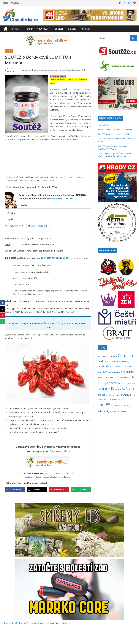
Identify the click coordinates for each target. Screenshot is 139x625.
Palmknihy (104, 388)
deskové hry (105, 361)
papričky (65, 70)
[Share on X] (2, 309)
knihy (102, 382)
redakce (27, 70)
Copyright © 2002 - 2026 (17, 622)
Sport (30, 29)
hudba (130, 372)
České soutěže (42, 477)
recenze (125, 394)
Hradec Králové (114, 372)
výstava (113, 411)
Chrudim (72, 29)
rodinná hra (102, 400)
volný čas (128, 405)
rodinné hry (113, 399)
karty (122, 377)
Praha (130, 388)
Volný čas (42, 29)
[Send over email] (2, 321)
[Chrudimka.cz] (5, 29)
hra (105, 372)
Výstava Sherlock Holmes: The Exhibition (115, 129)
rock (133, 395)
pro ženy (109, 395)
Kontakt (85, 29)
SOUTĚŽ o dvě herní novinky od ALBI (114, 134)
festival (103, 366)
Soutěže (59, 29)
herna (120, 366)
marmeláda (42, 70)
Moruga (51, 70)
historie (128, 366)
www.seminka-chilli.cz (40, 225)
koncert (112, 383)
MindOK (121, 383)
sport (113, 405)
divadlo (116, 362)
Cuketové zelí (103, 125)
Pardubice (118, 388)
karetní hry (115, 377)
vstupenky (104, 411)
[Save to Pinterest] (2, 315)
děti (121, 361)
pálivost (58, 70)
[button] (20, 29)
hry (123, 372)
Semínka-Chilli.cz (63, 198)
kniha (131, 377)
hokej (100, 372)
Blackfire (104, 356)
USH (84, 70)
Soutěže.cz (29, 477)
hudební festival (104, 377)
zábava (121, 411)
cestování (112, 356)
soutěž (78, 70)
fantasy (126, 361)
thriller (120, 405)
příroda (116, 395)
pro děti (101, 394)
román (122, 399)
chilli (35, 70)
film (110, 366)
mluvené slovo (130, 383)
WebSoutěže (55, 477)
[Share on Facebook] (2, 302)
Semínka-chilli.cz (64, 103)
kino (126, 377)
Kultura (15, 29)
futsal (115, 367)
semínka (72, 70)
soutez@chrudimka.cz (54, 257)
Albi (99, 356)
